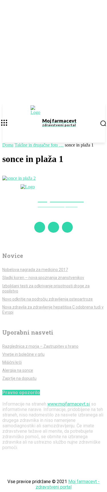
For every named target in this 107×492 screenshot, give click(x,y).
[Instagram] (53, 227)
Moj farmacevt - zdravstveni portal (68, 484)
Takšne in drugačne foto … (39, 145)
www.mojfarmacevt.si (68, 404)
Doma (7, 145)
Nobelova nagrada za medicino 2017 (35, 269)
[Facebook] (39, 227)
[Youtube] (67, 227)
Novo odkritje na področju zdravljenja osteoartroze (47, 299)
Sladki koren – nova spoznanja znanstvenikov (43, 277)
